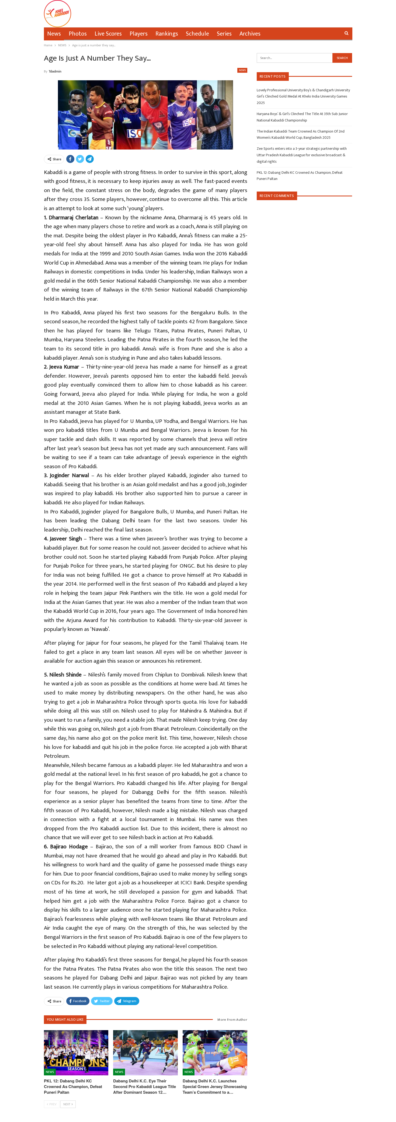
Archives (249, 34)
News (54, 34)
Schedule (197, 34)
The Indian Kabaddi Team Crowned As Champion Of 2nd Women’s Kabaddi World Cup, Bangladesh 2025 (301, 134)
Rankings (166, 34)
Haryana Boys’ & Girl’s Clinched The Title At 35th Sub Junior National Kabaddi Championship (302, 117)
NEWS (242, 70)
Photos (78, 34)
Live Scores (108, 34)
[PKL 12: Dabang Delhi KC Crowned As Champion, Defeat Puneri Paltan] (76, 1052)
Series (224, 34)
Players (139, 34)
